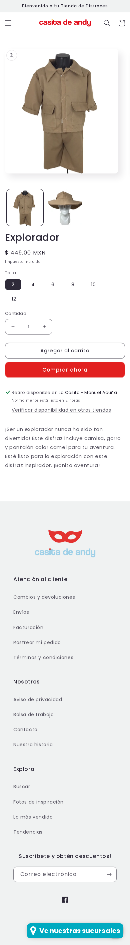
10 (93, 284)
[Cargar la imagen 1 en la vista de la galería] (25, 207)
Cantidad (15, 313)
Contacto (25, 729)
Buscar (21, 786)
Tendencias (28, 832)
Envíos (21, 612)
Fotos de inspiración (38, 802)
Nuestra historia (33, 744)
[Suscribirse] (109, 874)
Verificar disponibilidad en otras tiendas (61, 410)
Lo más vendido (33, 817)
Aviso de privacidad (37, 699)
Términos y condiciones (43, 657)
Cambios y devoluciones (44, 597)
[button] (8, 23)
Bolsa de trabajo (33, 714)
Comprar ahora (65, 369)
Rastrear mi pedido (37, 642)
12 (14, 299)
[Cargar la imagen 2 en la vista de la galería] (65, 207)
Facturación (28, 627)
